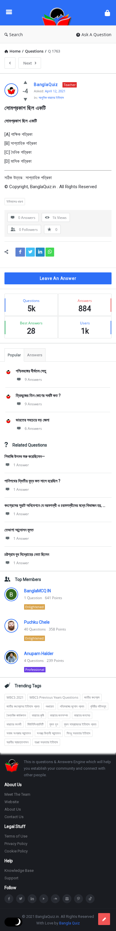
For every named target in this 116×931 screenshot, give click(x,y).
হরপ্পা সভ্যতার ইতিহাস (46, 742)
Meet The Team (17, 794)
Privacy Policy (15, 843)
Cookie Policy (16, 851)
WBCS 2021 (15, 697)
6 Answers (33, 428)
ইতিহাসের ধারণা (15, 201)
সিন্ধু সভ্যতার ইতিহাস (78, 733)
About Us (12, 809)
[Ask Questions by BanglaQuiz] (58, 12)
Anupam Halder (39, 653)
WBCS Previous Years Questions (53, 697)
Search (16, 34)
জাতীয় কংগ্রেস (92, 697)
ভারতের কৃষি (38, 715)
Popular (14, 355)
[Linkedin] (32, 898)
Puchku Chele (37, 622)
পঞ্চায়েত (50, 706)
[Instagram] (66, 898)
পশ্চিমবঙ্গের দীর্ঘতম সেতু (31, 371)
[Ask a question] (104, 919)
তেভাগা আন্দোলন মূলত (19, 529)
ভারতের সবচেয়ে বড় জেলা (32, 420)
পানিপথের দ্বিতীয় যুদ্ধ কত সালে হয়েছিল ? (32, 480)
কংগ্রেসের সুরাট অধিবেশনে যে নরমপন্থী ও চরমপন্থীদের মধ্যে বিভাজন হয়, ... (54, 505)
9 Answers (33, 379)
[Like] (25, 82)
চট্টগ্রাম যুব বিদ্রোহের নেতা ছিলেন (26, 554)
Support (11, 878)
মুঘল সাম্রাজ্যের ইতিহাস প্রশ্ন (80, 724)
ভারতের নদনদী (14, 724)
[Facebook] (8, 898)
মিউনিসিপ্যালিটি (35, 724)
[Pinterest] (78, 898)
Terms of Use (15, 836)
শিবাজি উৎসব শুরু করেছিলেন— (24, 456)
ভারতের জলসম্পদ (59, 715)
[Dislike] (25, 99)
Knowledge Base (19, 870)
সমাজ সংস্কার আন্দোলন (19, 733)
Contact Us (13, 817)
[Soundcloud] (55, 898)
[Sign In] (107, 12)
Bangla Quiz (69, 923)
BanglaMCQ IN (37, 590)
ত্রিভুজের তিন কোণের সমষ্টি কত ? (38, 395)
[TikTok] (90, 898)
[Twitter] (20, 898)
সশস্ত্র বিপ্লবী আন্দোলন (49, 733)
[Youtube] (43, 898)
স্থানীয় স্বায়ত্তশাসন (18, 742)
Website (11, 802)
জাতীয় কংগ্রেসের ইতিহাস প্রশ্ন (23, 706)
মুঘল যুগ (53, 724)
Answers (34, 355)
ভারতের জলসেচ (82, 715)
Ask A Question (96, 34)
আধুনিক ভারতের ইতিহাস (51, 97)
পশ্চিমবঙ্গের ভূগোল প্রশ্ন (72, 706)
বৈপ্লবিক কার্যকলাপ (16, 715)
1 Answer (21, 464)
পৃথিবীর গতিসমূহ (98, 706)
